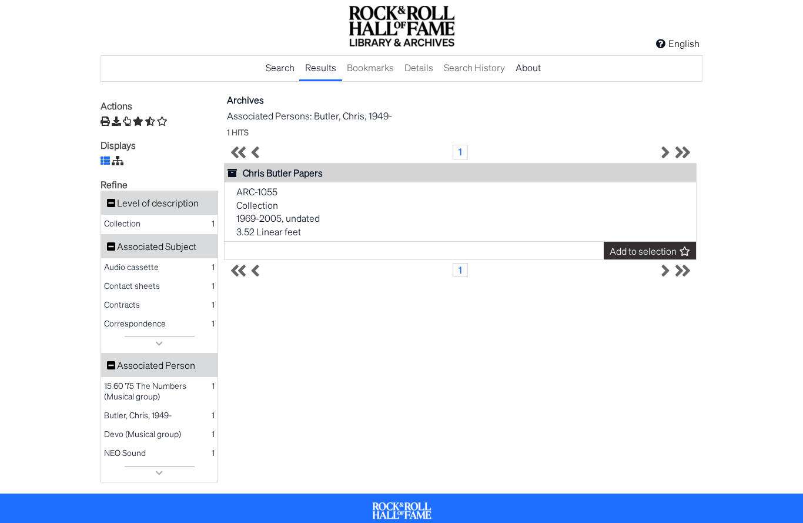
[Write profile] (127, 121)
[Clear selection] (162, 121)
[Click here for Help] (660, 43)
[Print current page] (105, 121)
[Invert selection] (150, 121)
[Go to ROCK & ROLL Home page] (401, 27)
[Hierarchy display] (117, 160)
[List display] (105, 160)
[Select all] (138, 121)
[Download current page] (116, 121)
